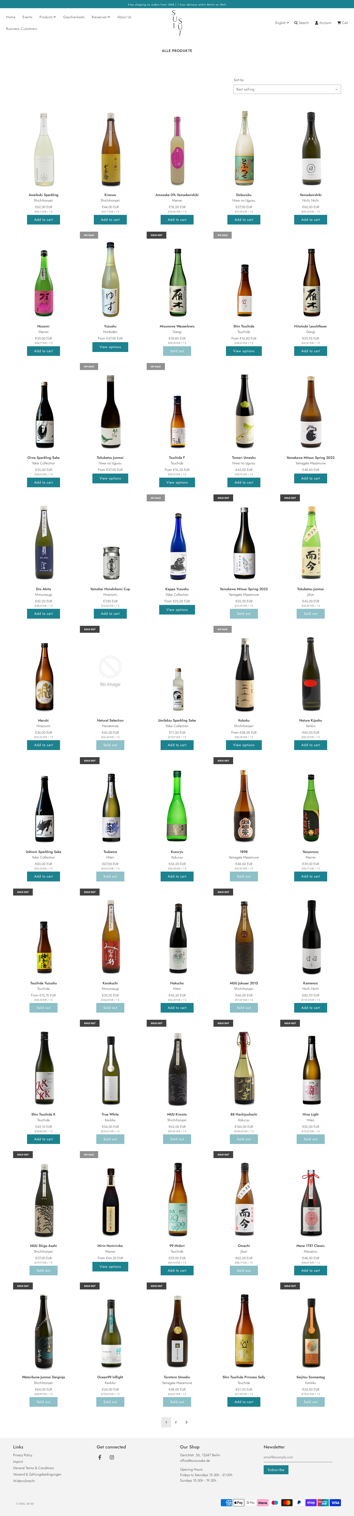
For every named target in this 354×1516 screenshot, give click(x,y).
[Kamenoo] (310, 934)
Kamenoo (310, 983)
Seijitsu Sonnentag (310, 1377)
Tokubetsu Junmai (110, 457)
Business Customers (21, 28)
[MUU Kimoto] (177, 1065)
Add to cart (43, 219)
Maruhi (43, 720)
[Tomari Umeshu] (243, 408)
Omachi (244, 1245)
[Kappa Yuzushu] (177, 539)
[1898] (243, 802)
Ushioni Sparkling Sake (43, 851)
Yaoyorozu (311, 851)
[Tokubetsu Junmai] (110, 408)
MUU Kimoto (177, 1114)
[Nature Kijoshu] (310, 671)
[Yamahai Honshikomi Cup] (110, 539)
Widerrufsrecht (24, 1480)
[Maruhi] (43, 671)
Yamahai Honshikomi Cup (110, 589)
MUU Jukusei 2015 (244, 983)
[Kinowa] (110, 145)
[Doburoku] (243, 145)
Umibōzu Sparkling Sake (177, 720)
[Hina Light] (310, 1065)
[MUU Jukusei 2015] (243, 934)
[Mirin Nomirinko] (110, 1196)
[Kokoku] (243, 671)
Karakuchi (110, 983)
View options (110, 346)
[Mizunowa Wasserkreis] (177, 277)
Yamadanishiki (311, 194)
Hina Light (311, 1114)
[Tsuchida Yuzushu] (43, 934)
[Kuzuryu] (177, 802)
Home (10, 17)
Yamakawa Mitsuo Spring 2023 (311, 457)
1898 (244, 851)
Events (27, 17)
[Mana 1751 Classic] (310, 1196)
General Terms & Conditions (33, 1467)
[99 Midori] (177, 1196)
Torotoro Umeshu (177, 1377)
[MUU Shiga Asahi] (43, 1196)
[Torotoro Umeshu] (177, 1328)
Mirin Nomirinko (110, 1245)
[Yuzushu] (110, 277)
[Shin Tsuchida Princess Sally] (243, 1328)
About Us (124, 17)
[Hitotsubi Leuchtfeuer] (310, 277)
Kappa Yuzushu (177, 589)
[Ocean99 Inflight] (110, 1328)
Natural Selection (110, 720)
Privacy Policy (22, 1455)
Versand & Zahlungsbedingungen (37, 1474)
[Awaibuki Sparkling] (43, 145)
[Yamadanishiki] (310, 145)
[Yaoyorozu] (310, 802)
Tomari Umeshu (244, 457)
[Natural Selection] (110, 671)
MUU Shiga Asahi (43, 1245)
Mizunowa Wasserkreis (177, 326)
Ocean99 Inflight (110, 1377)
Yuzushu (110, 326)
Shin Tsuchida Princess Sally (243, 1377)
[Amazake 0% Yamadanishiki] (177, 145)
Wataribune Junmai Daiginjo (43, 1377)
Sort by (239, 80)
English (280, 22)
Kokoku (244, 720)
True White (110, 1114)
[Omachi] (243, 1196)
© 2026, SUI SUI (25, 1504)
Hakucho (177, 983)
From (110, 338)
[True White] (110, 1065)
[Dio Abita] (43, 539)
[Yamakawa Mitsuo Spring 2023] (310, 408)
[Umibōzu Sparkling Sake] (177, 671)
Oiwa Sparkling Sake (43, 457)
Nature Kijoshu (310, 720)
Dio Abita (43, 589)
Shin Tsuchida (243, 326)
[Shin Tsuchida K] (43, 1065)
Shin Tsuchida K (43, 1114)
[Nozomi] (43, 277)
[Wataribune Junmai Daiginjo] (43, 1328)
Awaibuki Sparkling (43, 194)
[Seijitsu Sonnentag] (310, 1328)
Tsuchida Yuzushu (43, 983)
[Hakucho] (177, 934)
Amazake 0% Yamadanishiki (177, 194)
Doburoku (243, 194)
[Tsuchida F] (177, 408)
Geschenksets (74, 17)
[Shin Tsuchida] (243, 277)
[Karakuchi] (110, 934)
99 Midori (177, 1245)
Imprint (18, 1461)
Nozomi (43, 326)
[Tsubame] (110, 802)
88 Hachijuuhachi (243, 1114)
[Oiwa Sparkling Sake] (43, 408)
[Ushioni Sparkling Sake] (43, 802)
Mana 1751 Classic (310, 1245)
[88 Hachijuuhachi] (243, 1065)
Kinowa (110, 194)
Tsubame (110, 851)
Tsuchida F (177, 457)
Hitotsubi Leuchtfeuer (310, 326)
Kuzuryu (177, 851)
